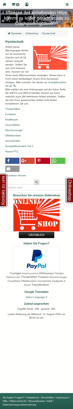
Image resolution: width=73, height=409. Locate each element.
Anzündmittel (12, 140)
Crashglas (15, 273)
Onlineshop (32, 33)
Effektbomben (13, 135)
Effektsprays (46, 273)
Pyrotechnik (48, 33)
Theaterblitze (12, 108)
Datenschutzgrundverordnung (19, 404)
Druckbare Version (15, 175)
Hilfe (5, 401)
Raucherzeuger (14, 130)
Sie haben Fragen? (13, 397)
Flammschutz (13, 277)
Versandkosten (36, 401)
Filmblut (59, 273)
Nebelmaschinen (30, 273)
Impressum (62, 397)
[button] (15, 4)
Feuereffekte (12, 124)
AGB (49, 401)
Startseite (16, 33)
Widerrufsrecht (18, 401)
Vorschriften (47, 397)
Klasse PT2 (11, 151)
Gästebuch (32, 397)
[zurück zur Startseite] (4, 4)
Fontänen (10, 114)
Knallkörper (11, 119)
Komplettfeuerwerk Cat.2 (19, 146)
